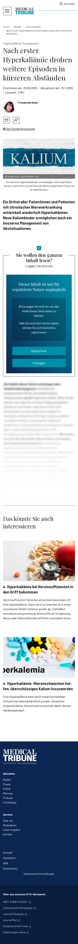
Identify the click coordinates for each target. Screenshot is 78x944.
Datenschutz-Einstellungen (39, 873)
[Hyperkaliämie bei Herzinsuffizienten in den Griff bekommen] (39, 561)
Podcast (8, 797)
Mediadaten (9, 825)
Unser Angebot (11, 829)
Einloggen (39, 363)
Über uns (8, 820)
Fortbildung (9, 802)
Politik (6, 788)
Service (7, 814)
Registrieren (39, 351)
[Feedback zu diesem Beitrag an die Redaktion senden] (16, 120)
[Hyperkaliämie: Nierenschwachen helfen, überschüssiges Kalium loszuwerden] (39, 657)
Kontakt (7, 852)
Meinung (7, 793)
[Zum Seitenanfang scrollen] (71, 937)
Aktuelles (9, 773)
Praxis (6, 784)
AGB (5, 863)
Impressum (9, 857)
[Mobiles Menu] (7, 11)
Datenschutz (10, 868)
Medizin (7, 779)
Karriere (7, 834)
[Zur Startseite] (24, 11)
